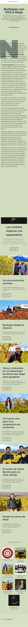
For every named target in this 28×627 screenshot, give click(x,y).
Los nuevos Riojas (7, 560)
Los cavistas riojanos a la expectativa (14, 230)
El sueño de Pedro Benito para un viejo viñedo (13, 472)
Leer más (13, 249)
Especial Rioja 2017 (13, 1)
